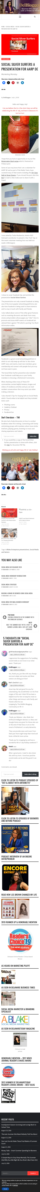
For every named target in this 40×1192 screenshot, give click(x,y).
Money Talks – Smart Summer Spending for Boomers (19, 1151)
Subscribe (33, 436)
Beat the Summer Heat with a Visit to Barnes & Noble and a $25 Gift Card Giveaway (19, 625)
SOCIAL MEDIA (5, 59)
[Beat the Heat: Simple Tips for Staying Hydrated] (9, 532)
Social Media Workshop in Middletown (13, 576)
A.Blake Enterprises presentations (17, 549)
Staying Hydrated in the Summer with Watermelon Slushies (8, 520)
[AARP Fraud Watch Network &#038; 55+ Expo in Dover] (27, 512)
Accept (5, 1189)
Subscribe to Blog (30, 774)
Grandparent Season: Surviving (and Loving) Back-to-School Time (19, 1126)
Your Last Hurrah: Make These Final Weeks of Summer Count (19, 1142)
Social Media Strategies (8, 584)
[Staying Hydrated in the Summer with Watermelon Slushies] (9, 512)
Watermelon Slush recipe (10, 161)
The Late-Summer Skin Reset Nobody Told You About (19, 1134)
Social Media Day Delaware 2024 (11, 567)
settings (15, 1185)
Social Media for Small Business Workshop (15, 602)
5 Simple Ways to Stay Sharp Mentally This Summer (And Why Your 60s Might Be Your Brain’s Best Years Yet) (19, 1159)
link (2, 178)
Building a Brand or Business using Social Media (17, 593)
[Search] (35, 17)
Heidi (11, 746)
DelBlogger (7, 97)
